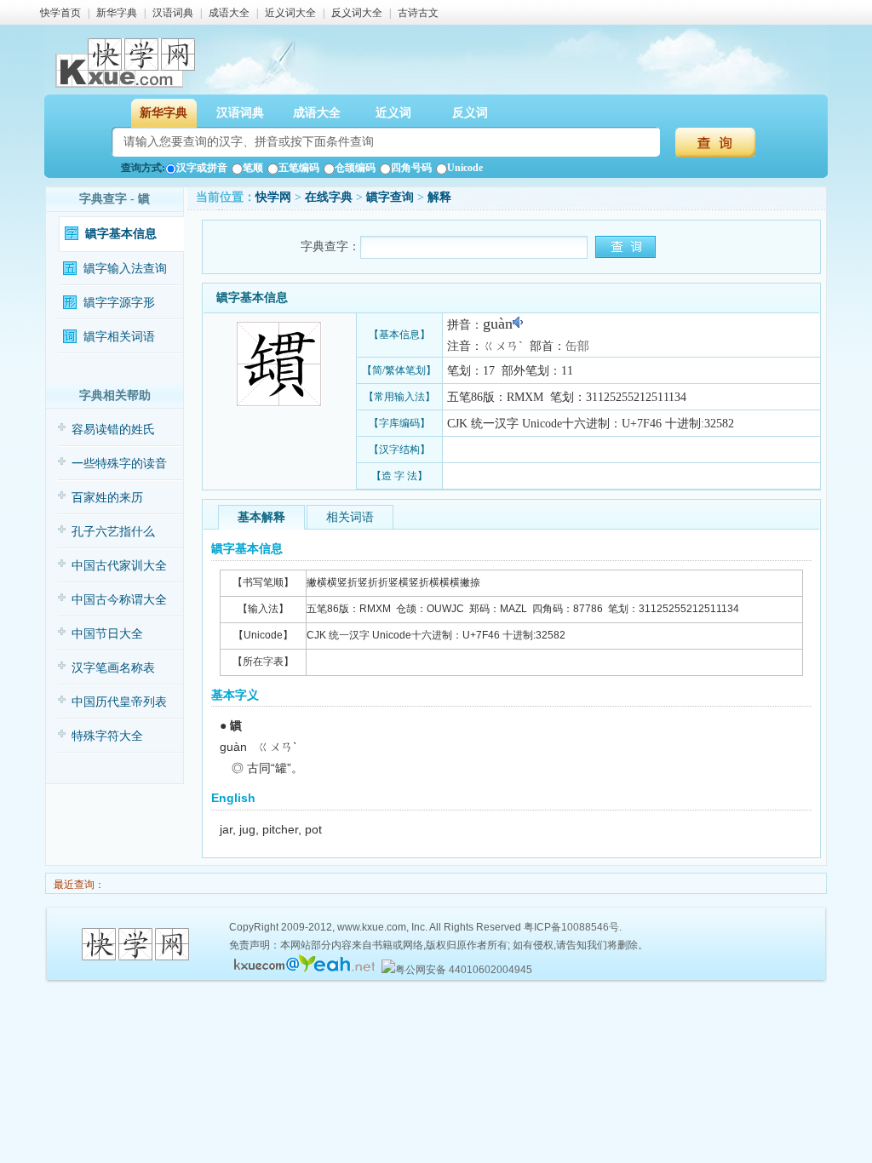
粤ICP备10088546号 (571, 927)
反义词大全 (356, 13)
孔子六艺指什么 (113, 531)
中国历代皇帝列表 (119, 702)
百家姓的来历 (107, 497)
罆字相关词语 (119, 336)
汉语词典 (172, 13)
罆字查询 (390, 197)
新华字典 (116, 13)
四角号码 (411, 168)
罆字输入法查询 (125, 268)
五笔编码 (298, 168)
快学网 (273, 197)
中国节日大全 (107, 633)
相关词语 (350, 517)
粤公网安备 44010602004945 (463, 970)
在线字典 (329, 197)
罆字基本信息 (121, 233)
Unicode (465, 168)
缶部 (577, 346)
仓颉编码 (355, 168)
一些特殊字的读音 (119, 463)
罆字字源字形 (119, 302)
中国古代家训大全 (119, 565)
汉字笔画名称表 (113, 668)
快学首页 (60, 13)
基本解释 (261, 517)
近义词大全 (290, 13)
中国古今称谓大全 (119, 599)
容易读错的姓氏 (113, 429)
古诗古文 (418, 13)
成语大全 (229, 13)
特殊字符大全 (107, 736)
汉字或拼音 (201, 168)
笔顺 (253, 168)
